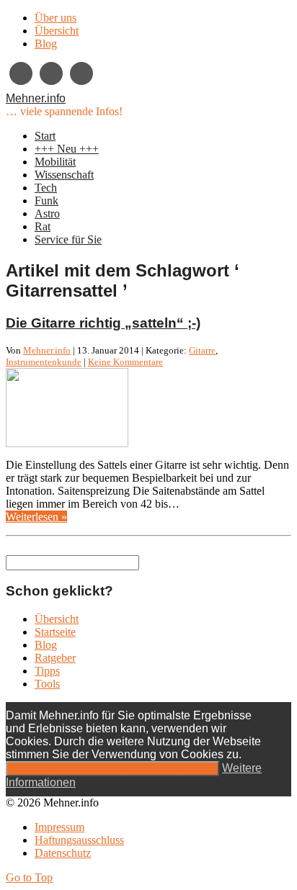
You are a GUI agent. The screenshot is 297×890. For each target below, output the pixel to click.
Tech (46, 187)
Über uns (55, 18)
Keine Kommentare (125, 361)
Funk (46, 200)
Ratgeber (55, 658)
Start (45, 136)
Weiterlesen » (36, 517)
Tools (47, 684)
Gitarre (202, 350)
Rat (42, 226)
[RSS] (81, 73)
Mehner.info (36, 98)
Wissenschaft (64, 174)
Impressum (59, 827)
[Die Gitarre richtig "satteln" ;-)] (67, 443)
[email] (51, 73)
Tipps (47, 671)
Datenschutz (63, 853)
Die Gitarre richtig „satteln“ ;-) (103, 323)
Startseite (55, 632)
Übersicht (57, 30)
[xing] (20, 73)
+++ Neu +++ (67, 149)
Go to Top (29, 877)
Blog (46, 43)
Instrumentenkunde (43, 361)
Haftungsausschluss (79, 840)
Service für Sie (68, 239)
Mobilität (55, 162)
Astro (47, 213)
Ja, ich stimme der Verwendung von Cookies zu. (112, 768)
